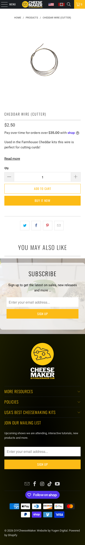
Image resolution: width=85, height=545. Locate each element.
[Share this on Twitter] (24, 225)
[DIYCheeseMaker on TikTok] (50, 484)
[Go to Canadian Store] (61, 4)
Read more (12, 159)
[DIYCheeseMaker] (32, 4)
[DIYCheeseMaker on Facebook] (34, 484)
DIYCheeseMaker (25, 530)
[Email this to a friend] (59, 225)
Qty (6, 168)
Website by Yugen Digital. (53, 530)
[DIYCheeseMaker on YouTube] (57, 484)
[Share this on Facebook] (36, 225)
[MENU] (2, 4)
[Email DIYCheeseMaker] (27, 484)
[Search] (69, 4)
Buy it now (42, 200)
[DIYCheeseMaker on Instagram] (42, 484)
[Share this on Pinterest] (47, 225)
